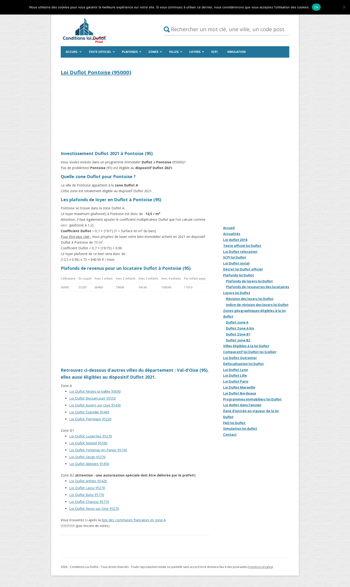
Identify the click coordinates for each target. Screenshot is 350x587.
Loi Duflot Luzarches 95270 (90, 436)
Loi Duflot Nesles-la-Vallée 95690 (95, 391)
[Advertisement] (135, 114)
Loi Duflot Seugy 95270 (87, 457)
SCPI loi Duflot (234, 257)
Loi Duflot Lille (235, 375)
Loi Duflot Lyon (235, 370)
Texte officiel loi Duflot (242, 246)
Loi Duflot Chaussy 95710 (89, 501)
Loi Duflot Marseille (239, 387)
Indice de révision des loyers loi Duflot (257, 305)
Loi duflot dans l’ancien (242, 405)
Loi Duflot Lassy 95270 (87, 488)
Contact (230, 434)
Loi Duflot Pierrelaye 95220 (90, 419)
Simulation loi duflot (240, 428)
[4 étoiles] (70, 525)
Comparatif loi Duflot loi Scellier (249, 352)
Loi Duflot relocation (240, 252)
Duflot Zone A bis (240, 328)
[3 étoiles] (67, 525)
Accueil (229, 228)
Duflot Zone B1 (238, 334)
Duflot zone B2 (238, 340)
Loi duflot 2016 (235, 240)
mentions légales (260, 567)
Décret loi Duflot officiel (243, 269)
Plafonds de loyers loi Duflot (249, 281)
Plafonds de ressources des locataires (257, 287)
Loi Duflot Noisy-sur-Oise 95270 (94, 508)
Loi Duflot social (236, 263)
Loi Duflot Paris (235, 381)
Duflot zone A (237, 322)
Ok (316, 7)
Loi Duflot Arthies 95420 (88, 481)
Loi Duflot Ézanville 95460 (89, 412)
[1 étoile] (62, 525)
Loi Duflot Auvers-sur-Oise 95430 (95, 405)
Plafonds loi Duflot (238, 275)
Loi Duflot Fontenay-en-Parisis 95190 (98, 450)
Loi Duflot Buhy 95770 (86, 494)
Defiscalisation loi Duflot (243, 364)
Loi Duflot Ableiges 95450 (89, 464)
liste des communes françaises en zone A (134, 520)
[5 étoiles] (73, 525)
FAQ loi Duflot (234, 423)
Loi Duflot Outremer (240, 358)
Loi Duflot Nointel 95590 (88, 443)
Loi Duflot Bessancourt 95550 (92, 398)
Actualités (231, 234)
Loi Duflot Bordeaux (239, 393)
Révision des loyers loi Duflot (250, 299)
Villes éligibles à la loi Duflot (246, 346)
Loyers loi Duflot (236, 293)
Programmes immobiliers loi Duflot (252, 399)
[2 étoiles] (65, 525)
